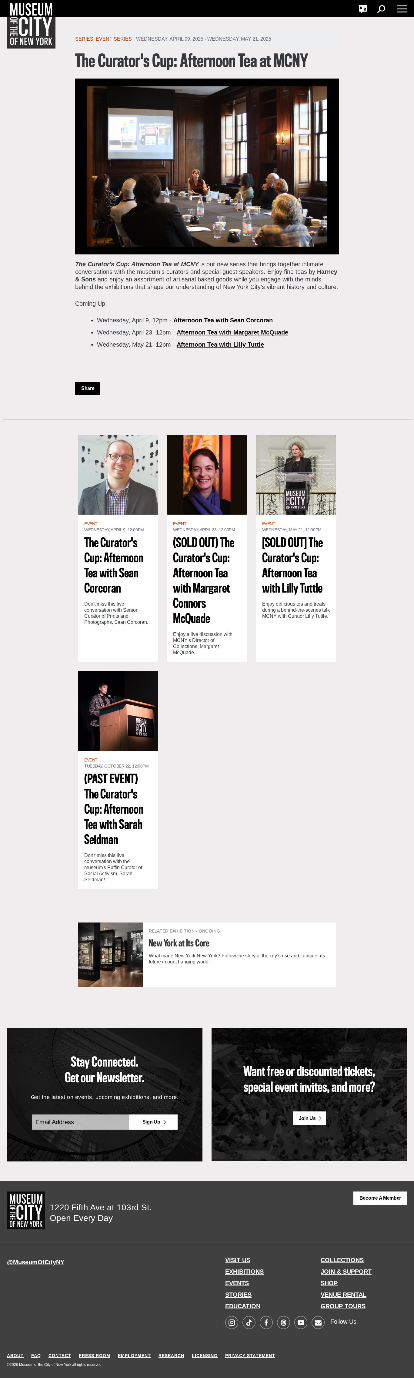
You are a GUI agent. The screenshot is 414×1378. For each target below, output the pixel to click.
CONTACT (59, 1355)
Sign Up (151, 1121)
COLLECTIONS (342, 1260)
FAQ (36, 1355)
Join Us (307, 1118)
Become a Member (380, 1198)
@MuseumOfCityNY (35, 1262)
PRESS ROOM (94, 1355)
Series (84, 39)
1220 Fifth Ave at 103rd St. (101, 1207)
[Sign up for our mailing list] (318, 1323)
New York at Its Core (179, 943)
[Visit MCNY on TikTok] (248, 1323)
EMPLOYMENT (134, 1355)
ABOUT (15, 1355)
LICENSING (205, 1355)
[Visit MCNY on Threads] (283, 1323)
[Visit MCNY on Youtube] (300, 1323)
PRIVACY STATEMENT (250, 1355)
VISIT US (237, 1260)
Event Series (114, 39)
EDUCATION (242, 1306)
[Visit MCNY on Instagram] (231, 1323)
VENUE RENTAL (343, 1294)
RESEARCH (171, 1355)
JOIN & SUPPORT (346, 1271)
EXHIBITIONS (244, 1271)
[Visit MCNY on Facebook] (266, 1323)
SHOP (329, 1283)
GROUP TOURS (343, 1306)
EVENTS (237, 1283)
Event (91, 523)
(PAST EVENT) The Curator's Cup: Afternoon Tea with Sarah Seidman (113, 810)
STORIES (238, 1294)
